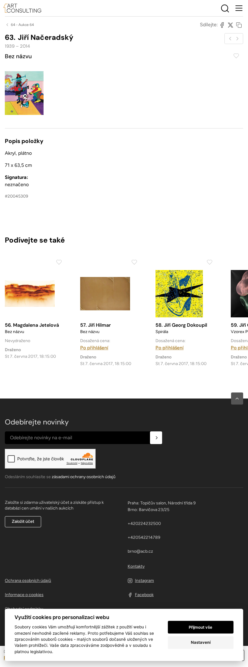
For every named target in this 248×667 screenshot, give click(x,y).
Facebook (144, 594)
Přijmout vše (200, 627)
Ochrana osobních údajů (28, 580)
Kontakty (136, 566)
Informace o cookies (24, 594)
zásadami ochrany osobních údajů (84, 476)
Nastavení (200, 642)
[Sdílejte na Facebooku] (222, 24)
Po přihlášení (94, 348)
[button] (237, 398)
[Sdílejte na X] (230, 24)
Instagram (144, 580)
